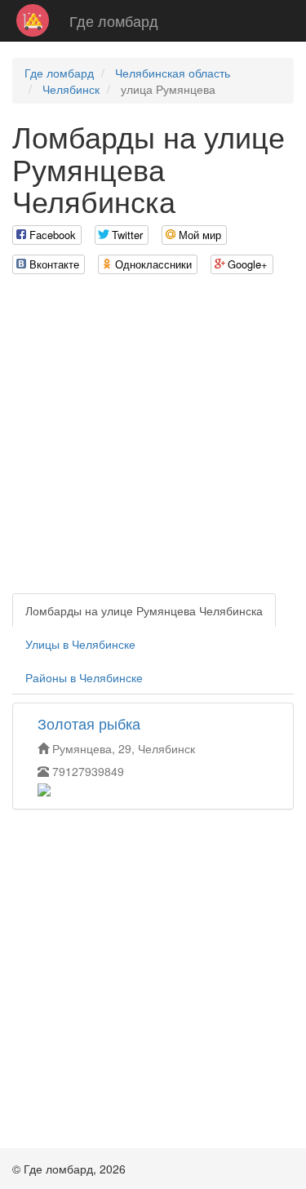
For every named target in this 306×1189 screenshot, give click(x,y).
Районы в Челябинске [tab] (84, 677)
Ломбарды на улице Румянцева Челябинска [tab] (144, 610)
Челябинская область (172, 72)
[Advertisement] (153, 440)
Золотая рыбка (89, 723)
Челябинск (71, 89)
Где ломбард (113, 20)
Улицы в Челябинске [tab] (80, 644)
